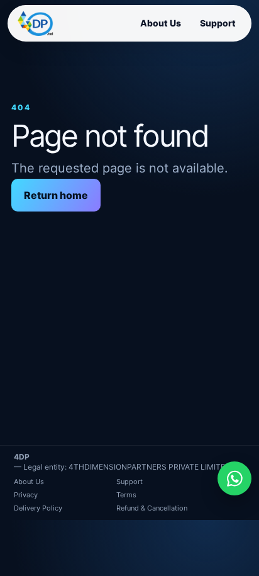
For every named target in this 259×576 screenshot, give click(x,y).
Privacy (26, 494)
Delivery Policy (38, 508)
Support (218, 23)
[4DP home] (35, 23)
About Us (160, 23)
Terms (126, 494)
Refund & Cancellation (151, 508)
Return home (56, 195)
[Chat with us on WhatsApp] (234, 478)
